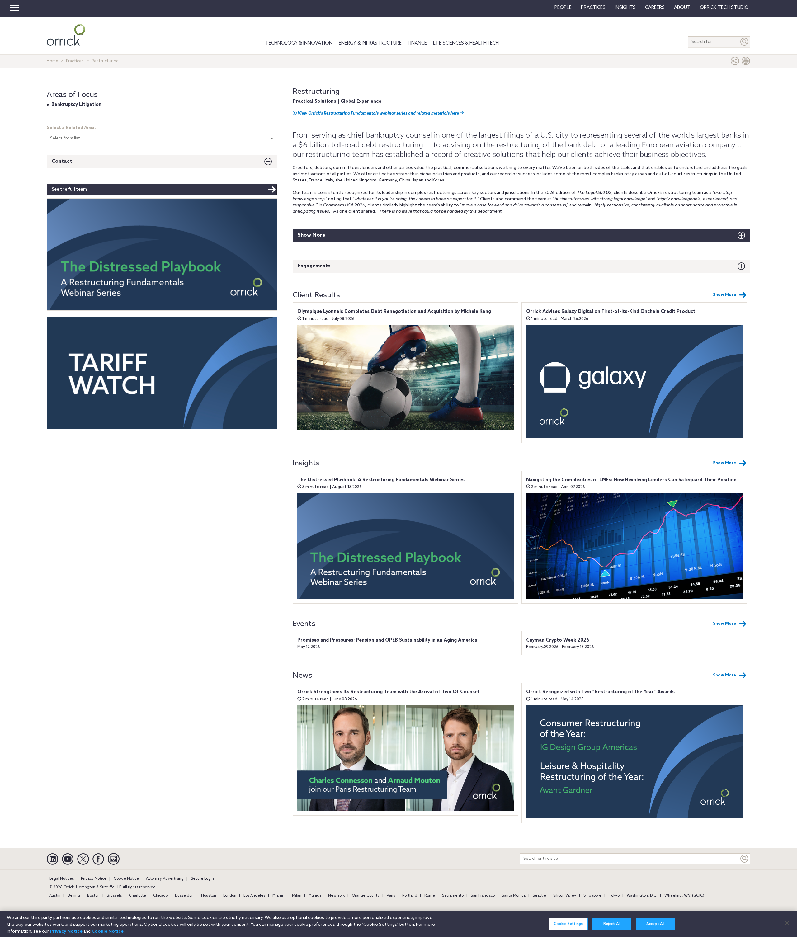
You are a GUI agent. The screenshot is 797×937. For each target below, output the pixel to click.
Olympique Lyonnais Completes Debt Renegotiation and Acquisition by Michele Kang (394, 311)
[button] (735, 62)
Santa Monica (514, 895)
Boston (93, 895)
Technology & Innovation (298, 43)
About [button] (682, 8)
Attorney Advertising (165, 879)
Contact (62, 161)
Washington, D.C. (642, 895)
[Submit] (744, 42)
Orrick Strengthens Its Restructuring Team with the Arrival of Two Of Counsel (388, 692)
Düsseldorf (184, 895)
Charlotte (137, 895)
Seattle (539, 895)
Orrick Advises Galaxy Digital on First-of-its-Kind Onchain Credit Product (610, 311)
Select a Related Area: (71, 127)
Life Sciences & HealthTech (466, 43)
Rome (429, 895)
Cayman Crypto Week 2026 (557, 640)
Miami (277, 895)
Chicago (160, 895)
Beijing (74, 895)
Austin (54, 895)
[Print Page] (746, 62)
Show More (311, 235)
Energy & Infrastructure (370, 43)
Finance (417, 43)
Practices (593, 8)
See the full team (69, 189)
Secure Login (202, 879)
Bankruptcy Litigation (76, 104)
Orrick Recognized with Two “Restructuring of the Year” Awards (600, 692)
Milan (296, 895)
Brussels (114, 895)
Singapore (592, 895)
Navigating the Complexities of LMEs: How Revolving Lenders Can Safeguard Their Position (631, 480)
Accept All (655, 924)
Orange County (366, 895)
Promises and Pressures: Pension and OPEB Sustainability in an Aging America (387, 640)
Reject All (611, 924)
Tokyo (614, 895)
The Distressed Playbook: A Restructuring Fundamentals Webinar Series (381, 480)
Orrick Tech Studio (724, 8)
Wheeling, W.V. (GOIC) (684, 895)
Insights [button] (625, 8)
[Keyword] (744, 858)
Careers (655, 8)
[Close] (787, 923)
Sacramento (453, 895)
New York (336, 895)
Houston (208, 895)
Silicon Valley (564, 895)
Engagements (314, 266)
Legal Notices (61, 879)
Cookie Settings (568, 924)
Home (52, 61)
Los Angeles (254, 895)
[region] (398, 924)
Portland (409, 895)
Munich (315, 895)
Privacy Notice (93, 879)
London (229, 895)
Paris (391, 895)
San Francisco (483, 895)
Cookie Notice (126, 879)
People (563, 8)
